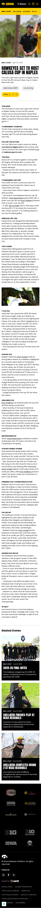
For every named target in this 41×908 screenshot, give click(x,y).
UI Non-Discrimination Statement (15, 899)
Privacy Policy (7, 887)
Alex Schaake (14, 206)
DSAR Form (26, 891)
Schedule (26, 11)
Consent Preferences (23, 887)
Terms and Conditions (10, 891)
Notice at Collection (29, 895)
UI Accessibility (7, 903)
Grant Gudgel (22, 357)
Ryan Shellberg (27, 200)
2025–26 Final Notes (15, 668)
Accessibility (20, 903)
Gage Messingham (16, 198)
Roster (34, 11)
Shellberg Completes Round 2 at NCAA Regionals (19, 766)
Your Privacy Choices (10, 895)
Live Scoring (28, 88)
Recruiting (17, 11)
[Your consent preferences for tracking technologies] (4, 904)
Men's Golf (6, 62)
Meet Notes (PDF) (11, 88)
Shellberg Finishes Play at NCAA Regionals (18, 716)
